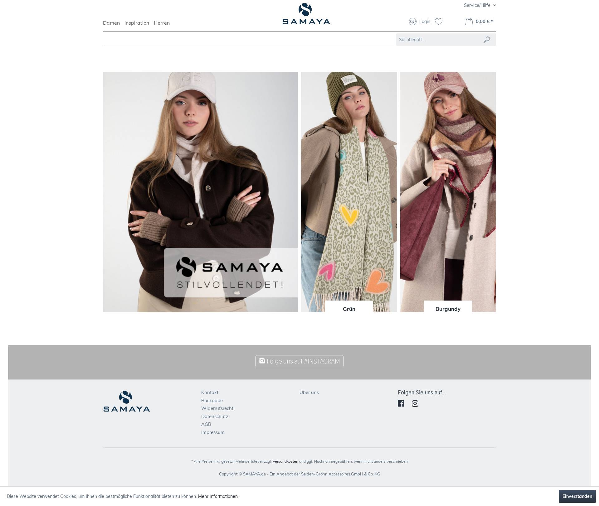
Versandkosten (285, 461)
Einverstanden (577, 496)
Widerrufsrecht (217, 408)
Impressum (213, 432)
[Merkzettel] (441, 22)
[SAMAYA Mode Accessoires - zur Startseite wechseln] (306, 16)
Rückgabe (212, 400)
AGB (206, 424)
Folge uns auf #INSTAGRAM (302, 361)
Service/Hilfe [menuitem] (478, 5)
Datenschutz (214, 416)
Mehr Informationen (218, 496)
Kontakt (209, 392)
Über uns (309, 392)
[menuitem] (113, 25)
